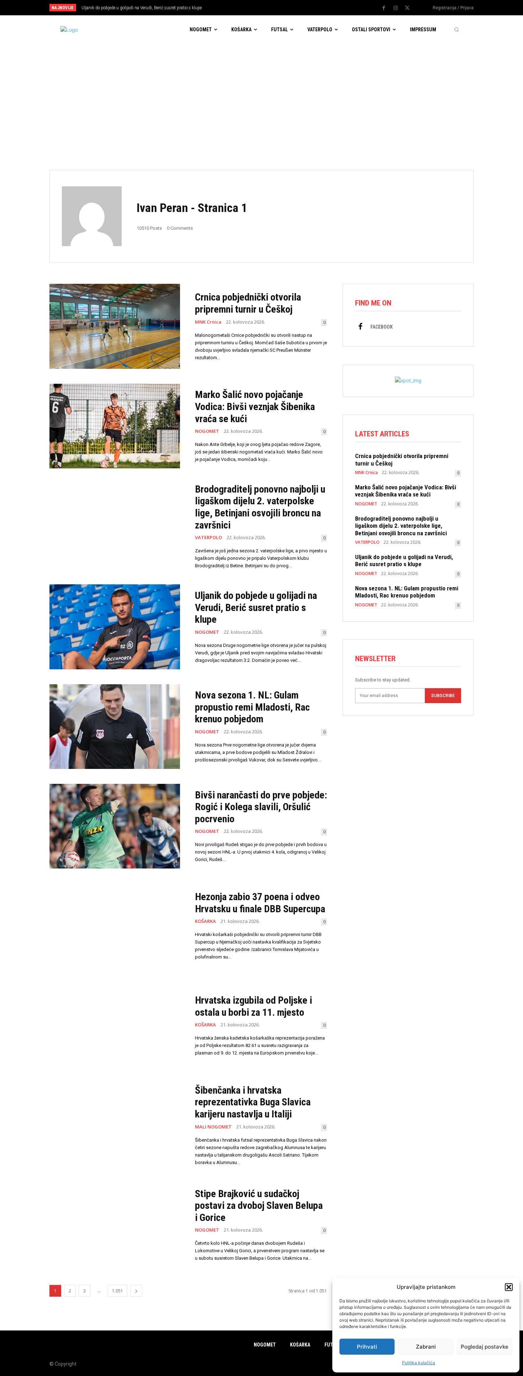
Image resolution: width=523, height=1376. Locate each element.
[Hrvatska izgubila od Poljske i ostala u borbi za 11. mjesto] (114, 1025)
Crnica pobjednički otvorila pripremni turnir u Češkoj (248, 303)
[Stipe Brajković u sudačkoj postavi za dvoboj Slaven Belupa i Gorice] (114, 1225)
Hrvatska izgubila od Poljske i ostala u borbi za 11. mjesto (253, 1006)
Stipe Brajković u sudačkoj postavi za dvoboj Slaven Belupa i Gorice (259, 1205)
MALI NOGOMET (213, 1127)
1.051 (117, 1291)
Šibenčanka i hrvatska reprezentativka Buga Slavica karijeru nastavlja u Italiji (253, 1102)
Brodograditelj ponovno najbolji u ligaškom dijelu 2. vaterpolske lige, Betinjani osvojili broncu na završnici (260, 507)
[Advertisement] (261, 97)
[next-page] (136, 1291)
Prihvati (367, 1346)
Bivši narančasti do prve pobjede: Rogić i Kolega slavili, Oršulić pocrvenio (261, 807)
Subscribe (443, 695)
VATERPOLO (208, 537)
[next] (285, 7)
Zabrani (426, 1346)
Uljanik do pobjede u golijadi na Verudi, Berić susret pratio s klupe (141, 7)
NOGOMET (207, 431)
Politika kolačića (418, 1362)
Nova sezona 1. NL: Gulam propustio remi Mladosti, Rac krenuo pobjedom (252, 707)
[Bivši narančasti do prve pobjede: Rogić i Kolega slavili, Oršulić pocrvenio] (114, 826)
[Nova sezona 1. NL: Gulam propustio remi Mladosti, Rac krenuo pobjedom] (114, 726)
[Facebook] (384, 8)
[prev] (273, 7)
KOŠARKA (205, 921)
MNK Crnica (208, 322)
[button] (508, 1287)
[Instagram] (396, 8)
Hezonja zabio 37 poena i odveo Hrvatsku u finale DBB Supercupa (260, 903)
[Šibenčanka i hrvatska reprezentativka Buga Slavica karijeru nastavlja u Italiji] (114, 1125)
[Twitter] (407, 8)
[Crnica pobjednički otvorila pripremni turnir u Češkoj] (114, 326)
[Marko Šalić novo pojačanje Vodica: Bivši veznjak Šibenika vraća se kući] (114, 426)
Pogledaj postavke (484, 1346)
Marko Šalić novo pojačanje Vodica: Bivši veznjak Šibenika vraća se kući (255, 406)
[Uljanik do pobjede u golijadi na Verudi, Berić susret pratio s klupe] (114, 626)
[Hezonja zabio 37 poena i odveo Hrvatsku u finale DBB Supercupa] (114, 925)
